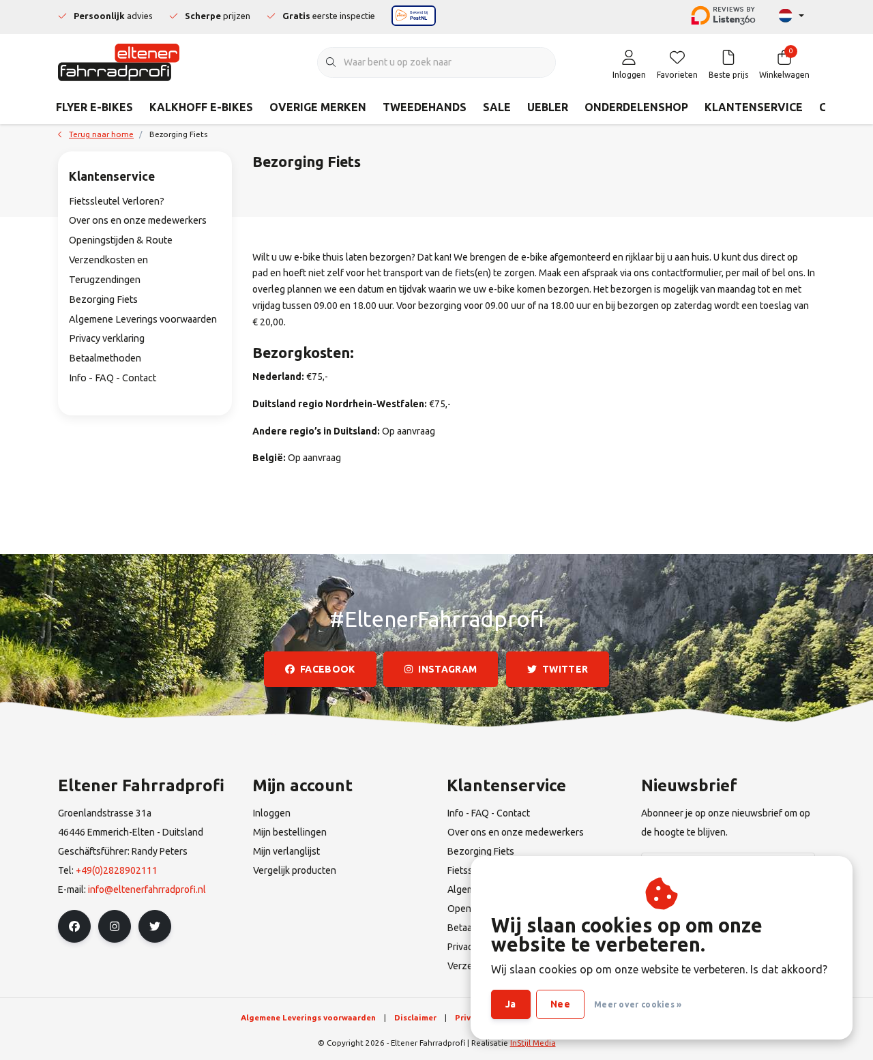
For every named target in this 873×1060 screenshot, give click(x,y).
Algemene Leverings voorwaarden (143, 319)
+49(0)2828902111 (117, 870)
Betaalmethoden (105, 358)
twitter (565, 669)
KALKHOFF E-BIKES (201, 107)
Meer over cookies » (638, 1004)
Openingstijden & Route (121, 240)
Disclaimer (415, 1017)
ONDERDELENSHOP (636, 107)
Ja (510, 1004)
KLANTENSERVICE (754, 107)
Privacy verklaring (107, 338)
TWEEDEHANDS (425, 107)
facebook (327, 669)
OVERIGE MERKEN (317, 107)
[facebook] (74, 926)
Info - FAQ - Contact (112, 377)
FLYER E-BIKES (94, 107)
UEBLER (547, 107)
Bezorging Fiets (103, 299)
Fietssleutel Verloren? (116, 201)
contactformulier (686, 272)
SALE (497, 107)
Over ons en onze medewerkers (138, 220)
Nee (560, 1004)
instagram (448, 669)
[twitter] (154, 926)
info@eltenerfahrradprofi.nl (147, 889)
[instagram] (114, 926)
